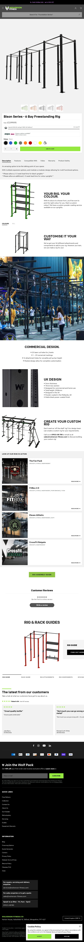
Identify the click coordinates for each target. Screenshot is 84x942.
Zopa (3, 855)
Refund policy (6, 800)
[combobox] (42, 14)
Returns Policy (6, 848)
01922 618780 (8, 890)
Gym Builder (6, 796)
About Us (5, 793)
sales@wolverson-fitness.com (14, 881)
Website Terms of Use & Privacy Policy (58, 932)
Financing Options (8, 830)
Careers (4, 837)
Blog (3, 826)
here (44, 913)
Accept (39, 936)
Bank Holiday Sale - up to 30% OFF (43, 2)
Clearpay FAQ (6, 852)
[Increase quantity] (15, 149)
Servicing (5, 804)
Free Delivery (6, 782)
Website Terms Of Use (9, 845)
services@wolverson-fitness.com (16, 872)
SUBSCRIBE (56, 761)
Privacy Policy (58, 767)
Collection (5, 786)
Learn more (50, 753)
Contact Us (5, 789)
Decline (67, 936)
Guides (4, 807)
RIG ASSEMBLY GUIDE (42, 559)
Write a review (42, 590)
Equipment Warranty (8, 811)
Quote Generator (7, 834)
